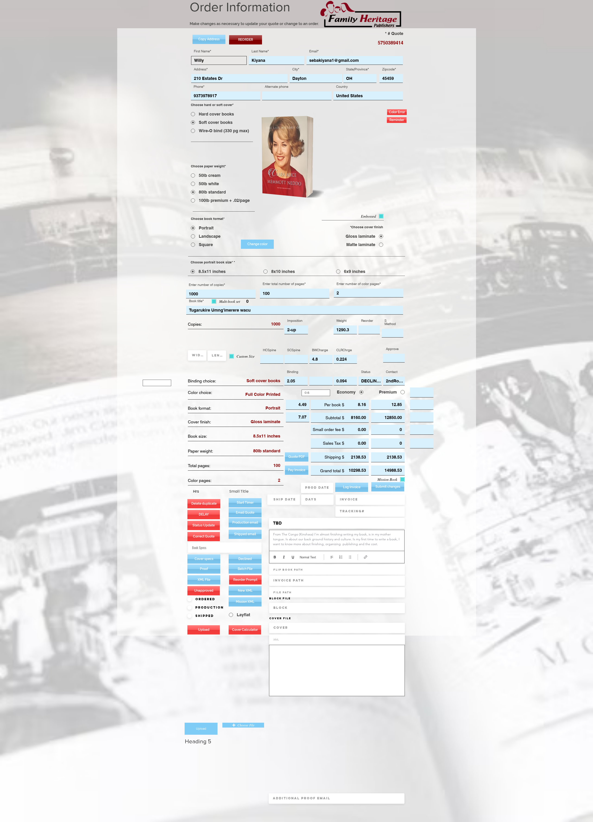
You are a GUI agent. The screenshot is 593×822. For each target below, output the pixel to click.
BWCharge (320, 350)
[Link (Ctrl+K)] (365, 557)
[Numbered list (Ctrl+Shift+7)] (341, 557)
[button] (245, 522)
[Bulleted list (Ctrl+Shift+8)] (350, 557)
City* (295, 69)
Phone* (199, 86)
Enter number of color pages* (359, 283)
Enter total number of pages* (284, 283)
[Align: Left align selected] (331, 557)
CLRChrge (344, 350)
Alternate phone (276, 86)
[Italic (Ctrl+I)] (284, 557)
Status (365, 371)
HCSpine (269, 350)
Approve (392, 348)
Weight (341, 320)
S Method (390, 322)
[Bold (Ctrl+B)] (274, 557)
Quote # (395, 33)
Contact (391, 371)
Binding (292, 371)
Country (342, 86)
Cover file (280, 618)
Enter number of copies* (207, 284)
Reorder (367, 320)
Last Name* (260, 51)
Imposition (295, 320)
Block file (280, 598)
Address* (201, 69)
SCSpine (293, 350)
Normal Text (308, 557)
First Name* (202, 51)
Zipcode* (389, 69)
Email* (314, 51)
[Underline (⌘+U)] (293, 557)
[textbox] (337, 539)
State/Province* (357, 69)
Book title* (196, 301)
